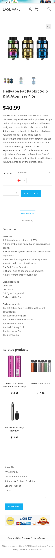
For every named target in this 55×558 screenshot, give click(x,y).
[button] (48, 26)
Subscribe (14, 506)
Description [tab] (27, 213)
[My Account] (30, 9)
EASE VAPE (11, 9)
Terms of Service (29, 549)
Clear (22, 180)
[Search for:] (49, 9)
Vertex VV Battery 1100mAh (14, 429)
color (8, 173)
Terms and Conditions (16, 476)
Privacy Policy (11, 471)
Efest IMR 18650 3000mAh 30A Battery (14, 385)
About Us (9, 467)
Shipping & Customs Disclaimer (21, 481)
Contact (8, 490)
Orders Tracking (13, 485)
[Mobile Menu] (43, 9)
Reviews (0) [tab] (27, 220)
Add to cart (31, 193)
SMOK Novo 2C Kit (40, 383)
